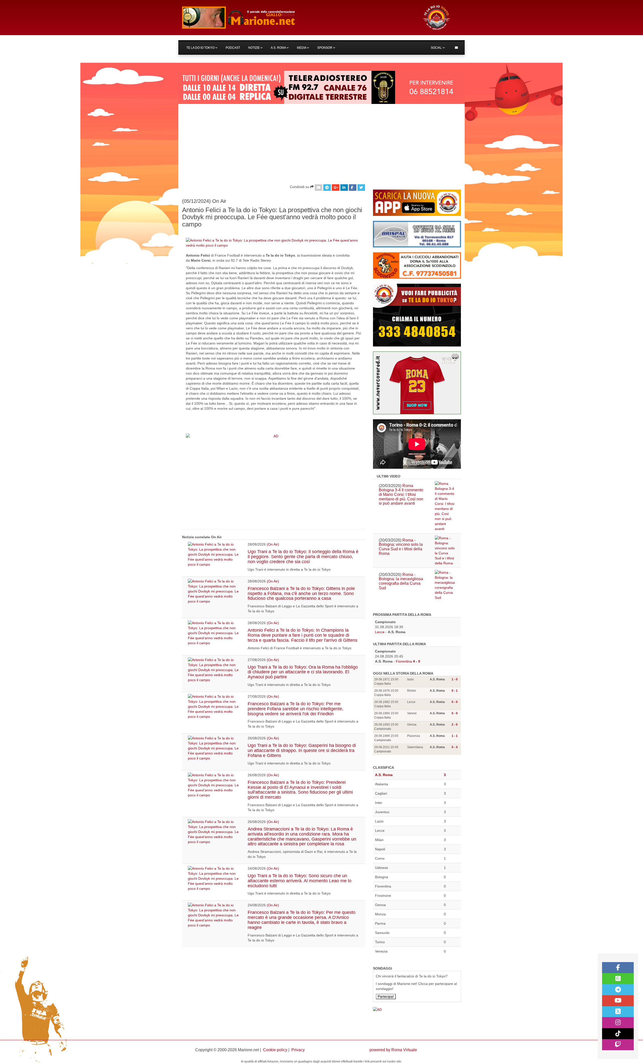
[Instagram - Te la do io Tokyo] (618, 1022)
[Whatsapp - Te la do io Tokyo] (618, 978)
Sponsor (325, 47)
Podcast (233, 47)
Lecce (380, 632)
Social (437, 47)
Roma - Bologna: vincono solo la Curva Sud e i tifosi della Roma (401, 547)
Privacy (298, 1050)
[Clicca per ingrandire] (274, 243)
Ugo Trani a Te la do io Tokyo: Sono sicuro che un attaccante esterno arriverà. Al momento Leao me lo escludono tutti (299, 880)
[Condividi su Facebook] (352, 187)
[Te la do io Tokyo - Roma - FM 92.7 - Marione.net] (297, 17)
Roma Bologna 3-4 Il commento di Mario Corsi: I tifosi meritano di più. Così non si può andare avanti (401, 494)
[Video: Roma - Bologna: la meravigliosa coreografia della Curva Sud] (445, 585)
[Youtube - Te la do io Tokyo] (618, 1000)
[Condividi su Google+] (335, 187)
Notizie (254, 47)
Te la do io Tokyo (200, 47)
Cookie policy (275, 1050)
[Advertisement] (321, 141)
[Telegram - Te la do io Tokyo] (618, 989)
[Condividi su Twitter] (361, 187)
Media (302, 47)
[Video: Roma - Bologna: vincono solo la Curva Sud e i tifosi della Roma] (445, 551)
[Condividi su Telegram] (327, 187)
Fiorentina (404, 661)
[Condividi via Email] (318, 187)
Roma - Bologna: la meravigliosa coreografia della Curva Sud (401, 581)
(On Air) (273, 544)
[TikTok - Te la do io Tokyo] (618, 1033)
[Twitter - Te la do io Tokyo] (618, 1011)
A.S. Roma (279, 47)
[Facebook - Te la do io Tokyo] (618, 967)
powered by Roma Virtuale (393, 1050)
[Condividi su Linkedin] (344, 187)
